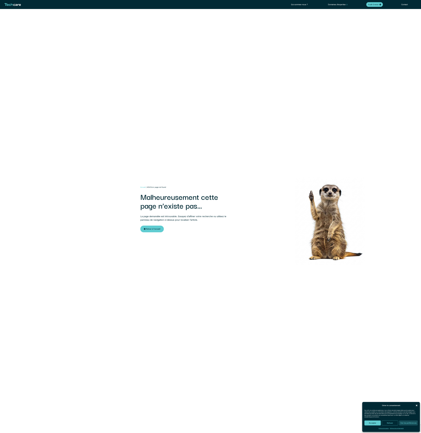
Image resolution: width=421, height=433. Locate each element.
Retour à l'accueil (153, 229)
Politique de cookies (384, 428)
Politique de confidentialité (397, 428)
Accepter (372, 423)
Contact (404, 4)
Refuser (390, 423)
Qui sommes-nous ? (299, 4)
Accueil (143, 187)
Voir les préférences (408, 423)
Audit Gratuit (373, 4)
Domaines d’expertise (337, 4)
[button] (417, 405)
